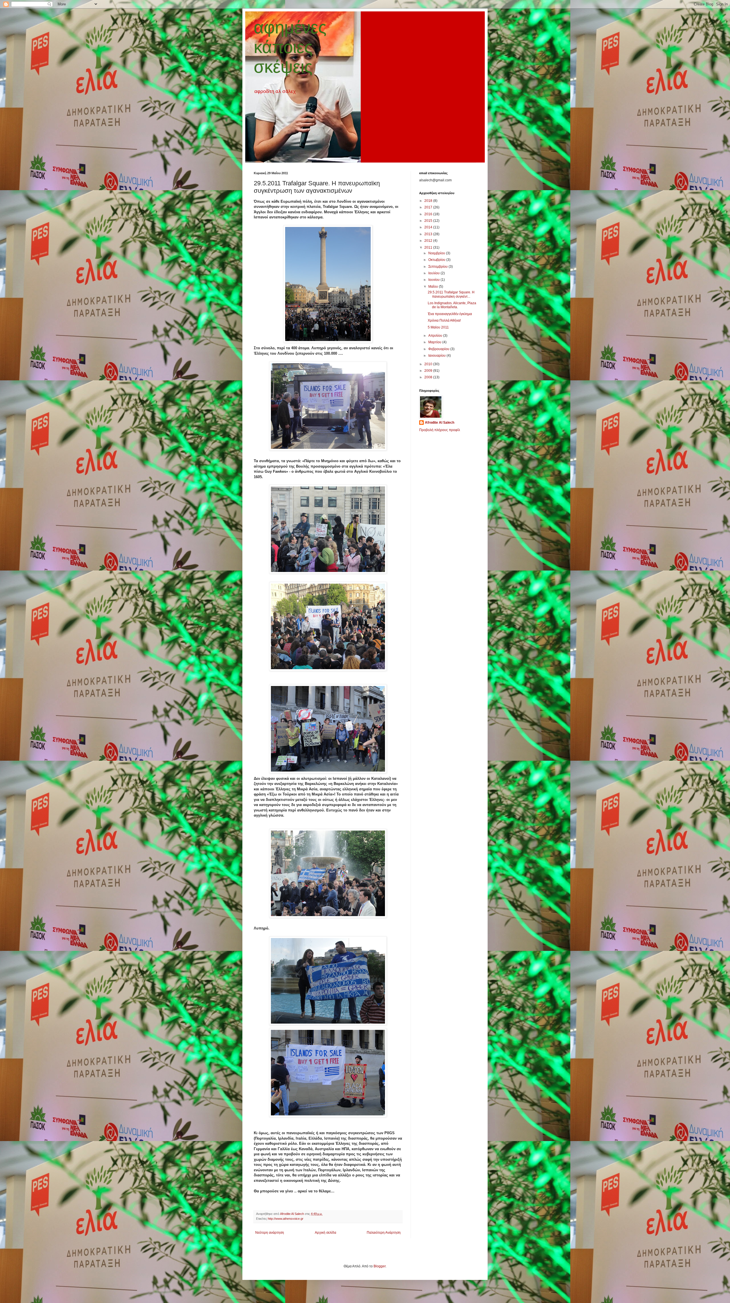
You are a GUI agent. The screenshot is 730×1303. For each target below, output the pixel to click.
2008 (428, 377)
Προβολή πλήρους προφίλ (439, 430)
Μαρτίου (435, 342)
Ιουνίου (434, 280)
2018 (428, 201)
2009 (428, 371)
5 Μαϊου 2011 (438, 327)
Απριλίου (435, 336)
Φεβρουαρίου (439, 349)
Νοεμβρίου (437, 253)
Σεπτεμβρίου (438, 267)
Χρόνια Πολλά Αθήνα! (444, 320)
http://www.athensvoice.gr (285, 1218)
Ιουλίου (434, 273)
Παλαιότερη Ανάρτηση (384, 1233)
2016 (428, 214)
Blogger (380, 1266)
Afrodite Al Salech (439, 423)
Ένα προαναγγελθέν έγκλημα (450, 314)
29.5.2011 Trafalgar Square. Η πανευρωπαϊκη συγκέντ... (451, 294)
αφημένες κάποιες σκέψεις (290, 47)
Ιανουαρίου (437, 356)
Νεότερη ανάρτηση (269, 1233)
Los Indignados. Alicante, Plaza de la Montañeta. (452, 305)
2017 (428, 207)
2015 (428, 221)
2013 (428, 234)
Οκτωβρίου (437, 260)
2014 (428, 227)
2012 (428, 241)
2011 (428, 247)
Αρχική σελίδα (325, 1233)
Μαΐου (433, 287)
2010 (428, 364)
